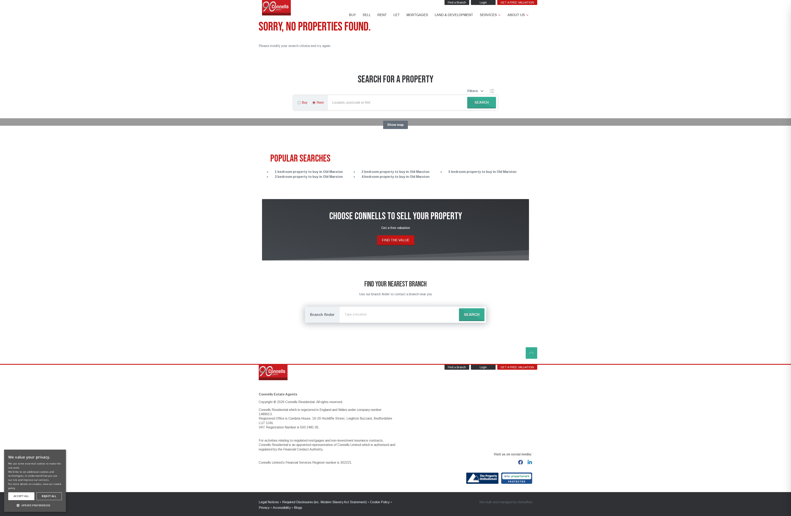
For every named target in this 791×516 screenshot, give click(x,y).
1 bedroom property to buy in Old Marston (309, 172)
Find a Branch (457, 2)
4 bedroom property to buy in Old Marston (395, 176)
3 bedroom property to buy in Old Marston (395, 172)
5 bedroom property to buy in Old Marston (482, 172)
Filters (472, 91)
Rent (320, 102)
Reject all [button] (49, 496)
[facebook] (520, 462)
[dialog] (35, 481)
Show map (395, 125)
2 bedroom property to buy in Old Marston (309, 176)
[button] (35, 505)
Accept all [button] (21, 496)
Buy (304, 102)
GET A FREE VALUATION (517, 2)
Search (472, 315)
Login (483, 2)
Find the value (395, 240)
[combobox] (398, 102)
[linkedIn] (529, 462)
